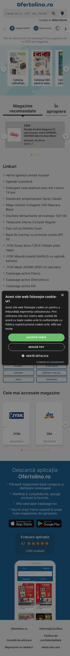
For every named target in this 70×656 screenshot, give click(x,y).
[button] (35, 356)
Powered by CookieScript (50, 362)
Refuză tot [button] (36, 347)
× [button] (62, 295)
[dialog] (35, 328)
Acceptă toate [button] (36, 337)
